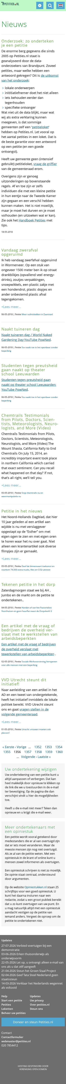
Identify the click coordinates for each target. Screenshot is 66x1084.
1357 (27, 752)
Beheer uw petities (13, 1013)
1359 (48, 752)
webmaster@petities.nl (16, 1041)
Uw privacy (37, 1000)
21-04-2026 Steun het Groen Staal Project (28, 971)
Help (4, 996)
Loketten (7, 1008)
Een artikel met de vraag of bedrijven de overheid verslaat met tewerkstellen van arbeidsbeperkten (28, 649)
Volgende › (29, 757)
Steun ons (36, 1008)
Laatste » (44, 757)
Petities (6, 1004)
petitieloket (40, 127)
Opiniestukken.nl (35, 887)
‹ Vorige (20, 747)
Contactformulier (12, 1037)
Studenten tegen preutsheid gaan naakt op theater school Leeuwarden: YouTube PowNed (28, 385)
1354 (58, 747)
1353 (48, 747)
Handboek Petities (32, 220)
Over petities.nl (39, 1004)
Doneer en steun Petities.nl (33, 1022)
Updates (35, 996)
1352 (37, 747)
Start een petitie (11, 1000)
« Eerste (8, 747)
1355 (6, 752)
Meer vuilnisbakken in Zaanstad (37, 314)
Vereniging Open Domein (33, 1069)
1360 (59, 752)
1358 (38, 752)
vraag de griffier (45, 164)
